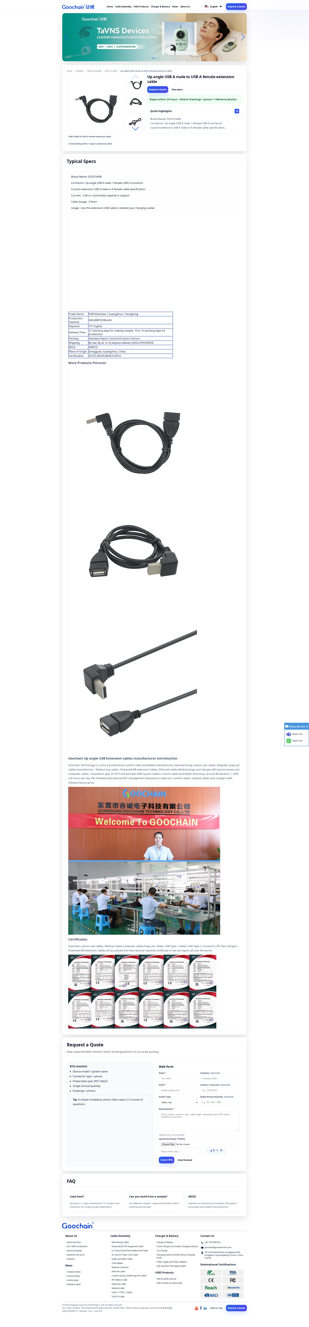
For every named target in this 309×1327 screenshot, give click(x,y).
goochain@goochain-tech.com (217, 1247)
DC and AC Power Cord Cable (125, 1254)
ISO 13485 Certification (77, 1246)
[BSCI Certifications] (211, 1295)
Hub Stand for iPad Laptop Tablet (171, 1266)
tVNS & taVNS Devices (166, 1279)
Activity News (73, 1280)
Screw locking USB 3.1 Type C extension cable (90, 143)
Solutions (71, 1259)
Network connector (120, 1267)
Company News (74, 1271)
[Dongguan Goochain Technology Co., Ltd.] (78, 6)
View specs (177, 89)
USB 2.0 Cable (110, 71)
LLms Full (98, 1311)
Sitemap (83, 1311)
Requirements (166, 1109)
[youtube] (196, 1308)
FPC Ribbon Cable (119, 1279)
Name (162, 1073)
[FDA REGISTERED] (233, 1272)
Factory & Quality (74, 1250)
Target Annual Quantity (217, 1096)
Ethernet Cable (118, 1271)
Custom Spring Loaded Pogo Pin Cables (129, 1275)
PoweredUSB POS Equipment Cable (127, 1246)
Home (110, 6)
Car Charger (162, 1250)
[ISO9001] (233, 1295)
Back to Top (217, 1308)
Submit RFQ (166, 1160)
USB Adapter (117, 1263)
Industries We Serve (76, 1254)
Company (210, 1073)
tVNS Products (141, 6)
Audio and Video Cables (122, 1259)
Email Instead (185, 1160)
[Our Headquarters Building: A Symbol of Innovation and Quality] (154, 37)
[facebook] (201, 1308)
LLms (90, 1311)
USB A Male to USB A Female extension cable (90, 136)
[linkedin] (205, 1308)
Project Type (165, 1096)
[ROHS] (211, 1272)
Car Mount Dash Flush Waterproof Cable (130, 1250)
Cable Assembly (123, 6)
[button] (150, 58)
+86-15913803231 (213, 1242)
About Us (185, 6)
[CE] (211, 1280)
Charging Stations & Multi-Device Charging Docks (176, 1256)
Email (162, 1085)
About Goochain (74, 1242)
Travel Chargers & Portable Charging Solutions (177, 1246)
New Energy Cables (120, 1242)
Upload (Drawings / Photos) (172, 1139)
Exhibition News (74, 1284)
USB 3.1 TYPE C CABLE (122, 1292)
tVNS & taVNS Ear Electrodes (169, 1283)
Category (79, 71)
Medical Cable (118, 1288)
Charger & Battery (160, 6)
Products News (73, 1276)
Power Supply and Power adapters (172, 1261)
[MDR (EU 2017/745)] (233, 1287)
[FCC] (233, 1280)
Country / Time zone (215, 1085)
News (175, 6)
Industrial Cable (119, 1284)
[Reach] (211, 1287)
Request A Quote (236, 6)
